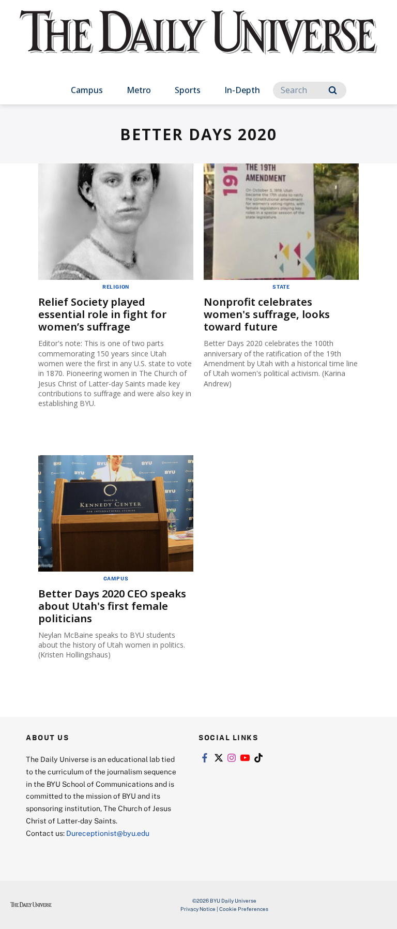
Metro (139, 90)
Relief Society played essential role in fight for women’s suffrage (102, 314)
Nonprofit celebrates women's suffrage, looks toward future (267, 314)
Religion (115, 286)
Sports (188, 90)
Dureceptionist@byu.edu (107, 833)
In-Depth (242, 90)
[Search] (333, 90)
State (281, 286)
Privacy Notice (198, 909)
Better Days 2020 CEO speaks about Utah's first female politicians (112, 606)
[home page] (198, 41)
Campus (87, 90)
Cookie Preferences (243, 909)
